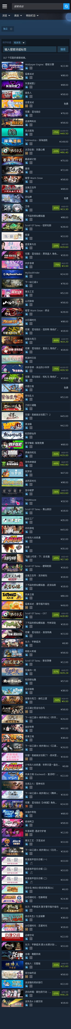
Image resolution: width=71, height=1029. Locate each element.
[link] (67, 132)
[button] (6, 15)
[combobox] (37, 6)
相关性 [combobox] (17, 42)
